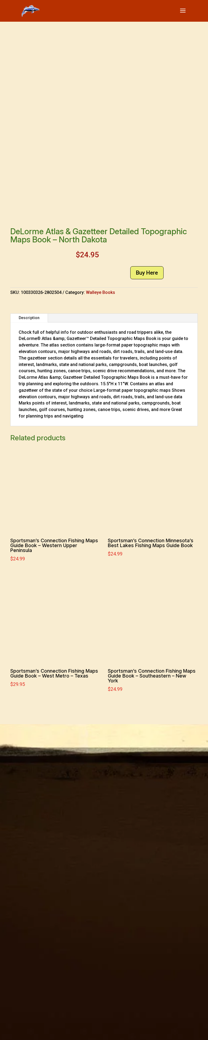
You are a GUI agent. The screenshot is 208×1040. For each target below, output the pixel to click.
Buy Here (147, 272)
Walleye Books (100, 292)
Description (29, 318)
